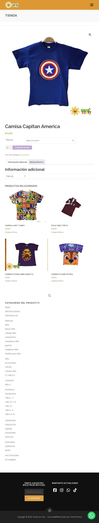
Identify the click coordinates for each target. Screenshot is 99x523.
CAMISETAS (10, 446)
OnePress (57, 517)
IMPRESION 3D (11, 315)
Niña (7, 324)
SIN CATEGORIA (12, 455)
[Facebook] (55, 490)
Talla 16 (8, 406)
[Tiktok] (75, 490)
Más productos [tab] (36, 162)
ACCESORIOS (10, 363)
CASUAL (8, 367)
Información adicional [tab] (17, 162)
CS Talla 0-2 (10, 375)
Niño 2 (8, 384)
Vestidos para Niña (13, 353)
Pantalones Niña (12, 341)
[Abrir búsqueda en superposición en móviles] (49, 295)
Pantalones (9, 389)
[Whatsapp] (68, 490)
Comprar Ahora (22, 147)
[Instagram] (61, 490)
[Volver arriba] (49, 510)
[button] (90, 34)
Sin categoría (10, 459)
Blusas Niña (10, 329)
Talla (9, 140)
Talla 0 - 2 (9, 398)
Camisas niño (10, 371)
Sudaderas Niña (11, 349)
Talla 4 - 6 (9, 410)
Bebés (7, 307)
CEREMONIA (10, 420)
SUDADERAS (10, 433)
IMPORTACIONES (12, 311)
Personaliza (10, 442)
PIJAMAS (8, 429)
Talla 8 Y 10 (10, 414)
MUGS (7, 450)
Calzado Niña (10, 333)
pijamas (8, 345)
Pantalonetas (10, 393)
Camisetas (25, 155)
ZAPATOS (9, 437)
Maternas (9, 320)
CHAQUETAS (10, 337)
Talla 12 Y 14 (10, 402)
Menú (91, 5)
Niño (7, 359)
